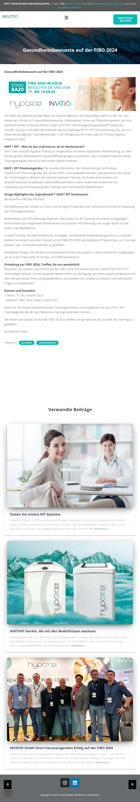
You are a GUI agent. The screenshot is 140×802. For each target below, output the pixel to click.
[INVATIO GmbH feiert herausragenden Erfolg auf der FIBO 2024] (70, 699)
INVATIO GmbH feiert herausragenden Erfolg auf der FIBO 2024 (61, 748)
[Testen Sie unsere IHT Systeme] (70, 465)
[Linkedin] (74, 782)
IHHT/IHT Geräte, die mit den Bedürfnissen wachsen (53, 631)
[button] (66, 17)
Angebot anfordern (69, 7)
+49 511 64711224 (75, 3)
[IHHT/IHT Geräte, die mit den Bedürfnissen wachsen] (70, 582)
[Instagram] (64, 782)
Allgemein (26, 343)
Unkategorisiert (47, 343)
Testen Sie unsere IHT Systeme (35, 514)
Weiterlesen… (102, 528)
